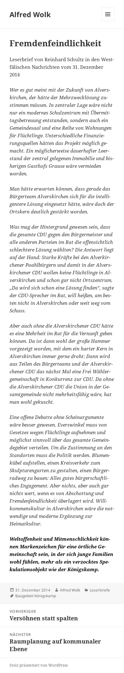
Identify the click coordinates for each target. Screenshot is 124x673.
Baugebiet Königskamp (35, 595)
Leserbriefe (100, 590)
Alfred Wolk (30, 14)
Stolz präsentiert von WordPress (39, 665)
